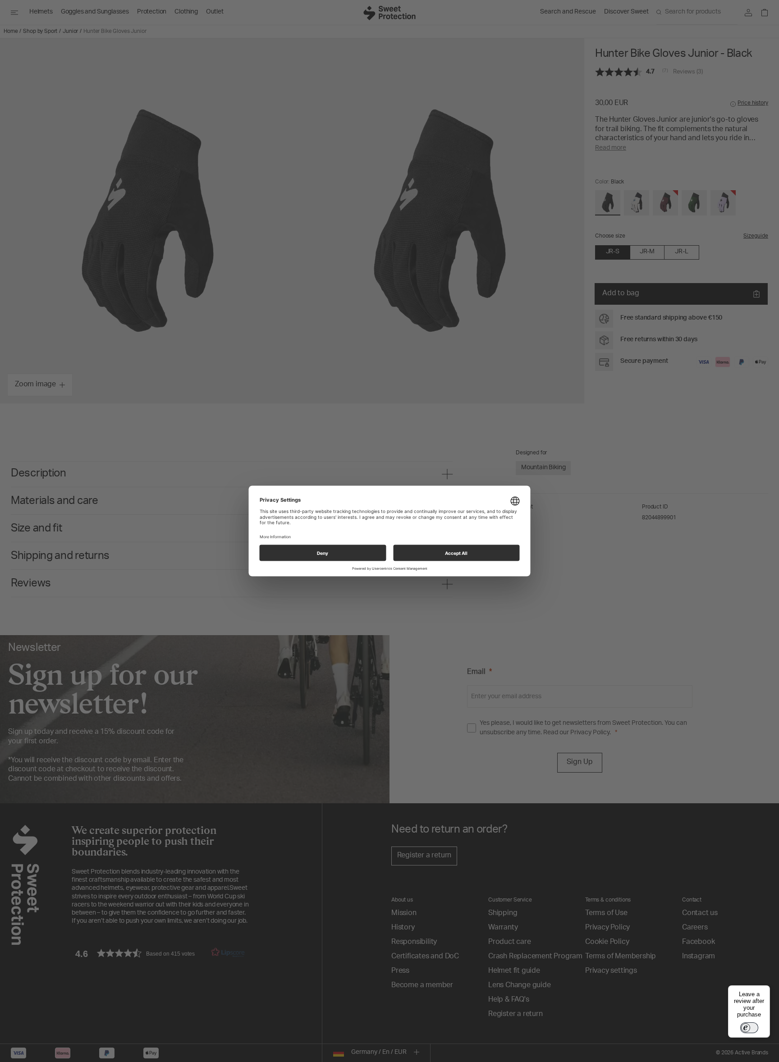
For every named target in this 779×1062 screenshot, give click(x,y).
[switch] (749, 1027)
